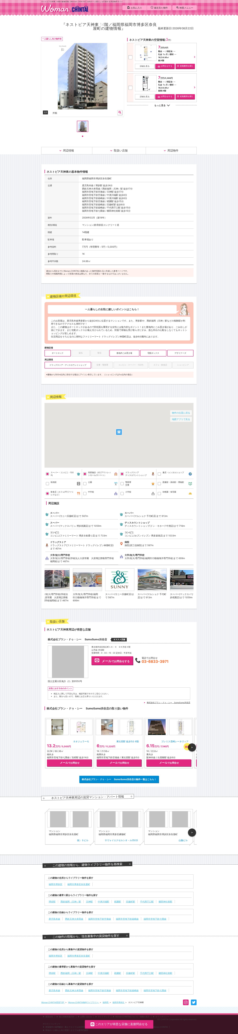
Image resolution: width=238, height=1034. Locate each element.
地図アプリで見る (181, 419)
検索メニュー (186, 7)
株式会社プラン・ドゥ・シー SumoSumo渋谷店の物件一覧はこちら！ (119, 779)
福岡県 (106, 1002)
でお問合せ (69, 762)
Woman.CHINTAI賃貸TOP (53, 1002)
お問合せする (166, 66)
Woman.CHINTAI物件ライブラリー (83, 1002)
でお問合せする (116, 661)
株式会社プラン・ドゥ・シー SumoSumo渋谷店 (168, 702)
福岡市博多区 (119, 1002)
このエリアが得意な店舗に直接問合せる (121, 1024)
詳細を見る (145, 66)
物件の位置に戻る (181, 412)
